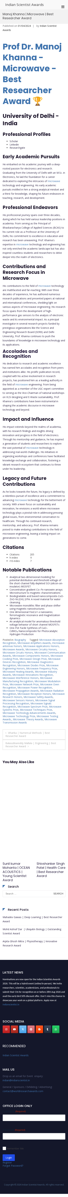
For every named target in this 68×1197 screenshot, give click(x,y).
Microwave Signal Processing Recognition (29, 702)
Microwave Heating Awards (18, 671)
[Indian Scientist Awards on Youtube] (14, 1029)
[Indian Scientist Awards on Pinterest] (31, 1029)
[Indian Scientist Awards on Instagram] (6, 1029)
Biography (20, 639)
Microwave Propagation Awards (21, 690)
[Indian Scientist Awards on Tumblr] (47, 1029)
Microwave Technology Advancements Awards (29, 713)
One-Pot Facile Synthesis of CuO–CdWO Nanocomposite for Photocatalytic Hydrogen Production (34, 631)
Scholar (14, 141)
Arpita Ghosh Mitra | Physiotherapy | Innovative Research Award (30, 943)
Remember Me (15, 1148)
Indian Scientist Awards (24, 4)
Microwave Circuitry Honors (41, 649)
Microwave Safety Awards (38, 697)
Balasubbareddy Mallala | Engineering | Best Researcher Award (30, 744)
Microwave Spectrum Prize (32, 706)
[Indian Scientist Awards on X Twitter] (23, 1029)
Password (14, 1129)
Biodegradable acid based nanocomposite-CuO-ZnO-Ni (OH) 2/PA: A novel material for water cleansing (37, 599)
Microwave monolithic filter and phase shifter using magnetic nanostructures (35, 607)
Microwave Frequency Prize (41, 668)
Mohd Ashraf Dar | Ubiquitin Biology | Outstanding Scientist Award (32, 931)
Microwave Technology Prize (19, 716)
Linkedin (14, 144)
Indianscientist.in (11, 1003)
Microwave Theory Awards (28, 719)
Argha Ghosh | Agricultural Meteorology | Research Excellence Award (16, 871)
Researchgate (17, 147)
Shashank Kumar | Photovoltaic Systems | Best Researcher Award (51, 869)
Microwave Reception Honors (34, 693)
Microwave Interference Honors (21, 678)
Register (7, 1162)
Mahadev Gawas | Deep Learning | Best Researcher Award (32, 919)
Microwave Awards (13, 649)
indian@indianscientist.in (16, 1080)
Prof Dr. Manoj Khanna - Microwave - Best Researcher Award (32, 74)
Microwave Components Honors (30, 655)
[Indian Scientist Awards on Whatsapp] (55, 1029)
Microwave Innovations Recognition (32, 674)
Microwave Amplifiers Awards (34, 643)
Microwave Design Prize (33, 658)
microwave (54, 181)
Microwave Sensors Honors (18, 700)
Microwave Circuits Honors (18, 652)
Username (14, 1111)
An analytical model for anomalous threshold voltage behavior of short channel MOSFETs (35, 623)
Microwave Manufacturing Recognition (27, 679)
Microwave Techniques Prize (36, 709)
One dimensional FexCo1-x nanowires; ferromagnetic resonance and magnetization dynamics (35, 615)
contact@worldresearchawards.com (23, 1091)
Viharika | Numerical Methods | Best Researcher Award (27, 734)
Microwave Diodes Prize (31, 665)
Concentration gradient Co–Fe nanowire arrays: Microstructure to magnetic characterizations (36, 591)
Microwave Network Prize (24, 684)
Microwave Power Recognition (34, 687)
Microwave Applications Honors (41, 646)
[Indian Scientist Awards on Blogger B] (39, 1029)
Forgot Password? (13, 1165)
